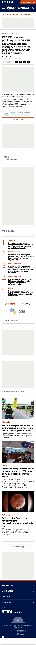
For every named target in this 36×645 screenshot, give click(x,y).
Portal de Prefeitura (10, 57)
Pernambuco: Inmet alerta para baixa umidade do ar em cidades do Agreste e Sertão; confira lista (20, 293)
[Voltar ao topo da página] (18, 620)
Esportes (15, 14)
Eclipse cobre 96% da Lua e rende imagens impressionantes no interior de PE (17, 522)
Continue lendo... (18, 119)
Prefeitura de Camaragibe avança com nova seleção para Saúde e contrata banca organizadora (21, 257)
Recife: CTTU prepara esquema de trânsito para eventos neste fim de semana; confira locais (17, 428)
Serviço (11, 240)
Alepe (4, 465)
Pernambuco (7, 14)
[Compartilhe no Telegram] (28, 62)
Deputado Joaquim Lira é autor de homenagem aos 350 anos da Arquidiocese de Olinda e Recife (17, 472)
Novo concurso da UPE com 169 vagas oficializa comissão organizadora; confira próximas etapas (20, 282)
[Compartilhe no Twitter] (20, 62)
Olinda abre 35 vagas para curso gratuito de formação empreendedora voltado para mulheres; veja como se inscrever (20, 269)
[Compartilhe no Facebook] (16, 62)
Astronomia (7, 515)
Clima (10, 288)
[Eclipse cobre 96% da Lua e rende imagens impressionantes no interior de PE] (18, 501)
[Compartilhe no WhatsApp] (24, 62)
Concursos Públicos (25, 14)
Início (4, 33)
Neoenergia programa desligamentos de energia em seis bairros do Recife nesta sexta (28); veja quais (20, 245)
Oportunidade (14, 252)
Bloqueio (6, 422)
